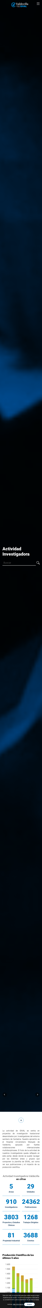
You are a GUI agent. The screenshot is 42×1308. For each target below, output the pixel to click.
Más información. (18, 1304)
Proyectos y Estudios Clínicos (11, 1219)
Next (37, 1094)
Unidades (31, 1188)
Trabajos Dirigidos (30, 1218)
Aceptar (29, 1304)
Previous (4, 1094)
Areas (11, 1188)
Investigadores (11, 1203)
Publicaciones (31, 1203)
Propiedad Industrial (11, 1237)
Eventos (30, 1237)
